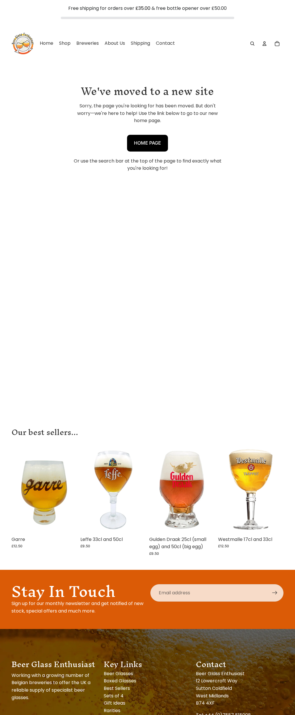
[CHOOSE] (137, 524)
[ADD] (68, 524)
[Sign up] (275, 593)
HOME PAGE (147, 143)
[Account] (264, 43)
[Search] (252, 43)
